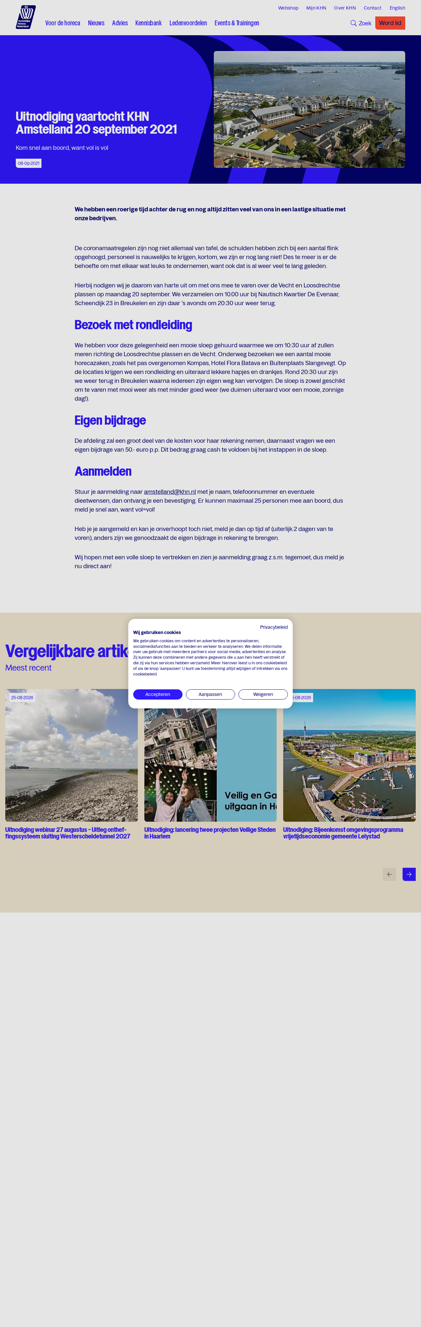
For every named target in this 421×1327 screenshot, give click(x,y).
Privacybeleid (274, 627)
